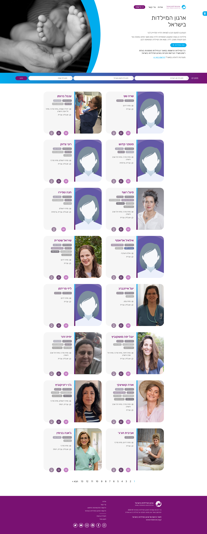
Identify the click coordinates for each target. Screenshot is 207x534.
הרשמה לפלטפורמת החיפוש (97, 508)
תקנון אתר (102, 519)
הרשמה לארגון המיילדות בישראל (95, 511)
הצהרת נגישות (101, 516)
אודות (104, 501)
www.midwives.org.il (153, 520)
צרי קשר (103, 505)
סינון (21, 78)
